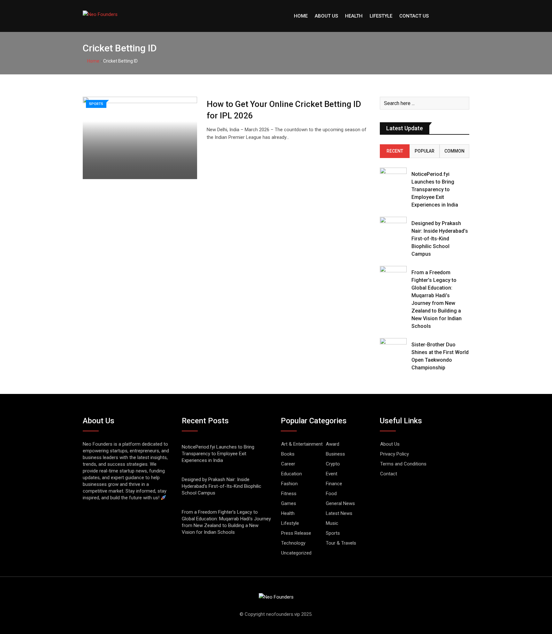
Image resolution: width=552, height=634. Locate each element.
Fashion (289, 484)
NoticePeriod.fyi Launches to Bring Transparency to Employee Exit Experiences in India (434, 189)
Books (288, 454)
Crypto (333, 464)
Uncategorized (296, 553)
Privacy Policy (394, 454)
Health (354, 16)
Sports (333, 533)
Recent (395, 151)
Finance (334, 484)
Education (291, 474)
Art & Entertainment (302, 444)
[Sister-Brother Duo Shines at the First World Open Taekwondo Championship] (393, 348)
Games (288, 503)
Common (454, 151)
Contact (388, 474)
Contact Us (414, 16)
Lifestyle (381, 16)
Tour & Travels (341, 543)
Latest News (339, 513)
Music (332, 523)
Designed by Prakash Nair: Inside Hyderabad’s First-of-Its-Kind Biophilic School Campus (439, 238)
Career (288, 464)
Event (331, 474)
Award (332, 444)
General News (340, 503)
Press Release (296, 533)
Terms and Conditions (403, 464)
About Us (326, 16)
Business (335, 454)
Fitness (288, 493)
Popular (424, 151)
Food (331, 493)
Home (301, 16)
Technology (293, 543)
